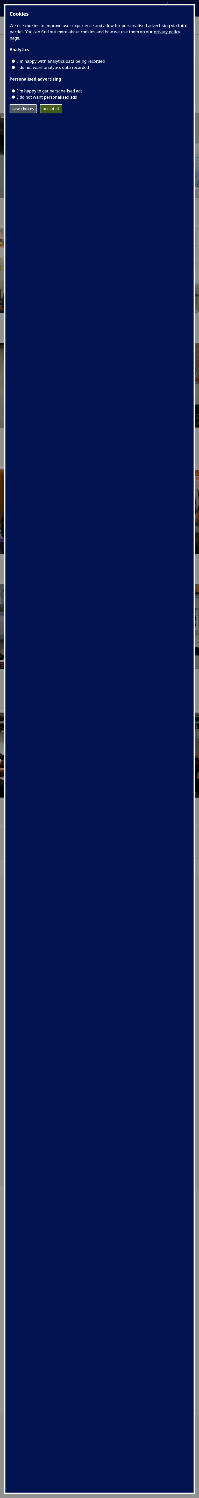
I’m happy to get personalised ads (50, 91)
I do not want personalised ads (47, 97)
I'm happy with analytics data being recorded (61, 61)
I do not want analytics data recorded (53, 67)
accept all (51, 108)
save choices (23, 108)
